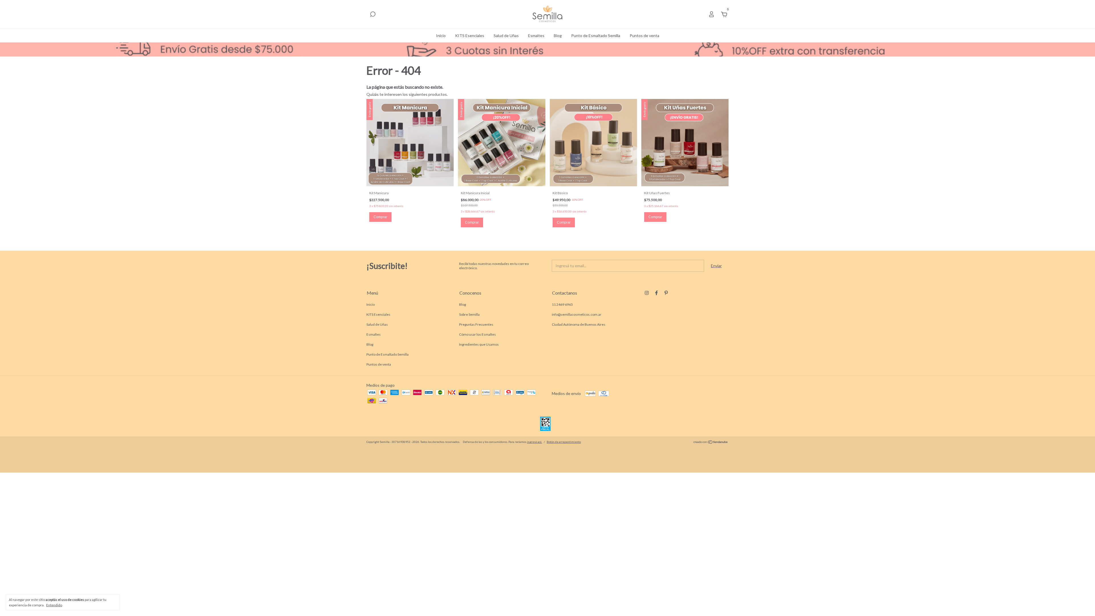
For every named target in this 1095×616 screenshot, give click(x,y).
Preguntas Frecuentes (476, 324)
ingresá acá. (534, 441)
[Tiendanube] (711, 442)
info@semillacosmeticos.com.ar (576, 314)
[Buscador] (372, 15)
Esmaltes (536, 35)
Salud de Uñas (506, 35)
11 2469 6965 (562, 304)
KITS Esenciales (469, 35)
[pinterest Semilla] (666, 293)
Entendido (54, 605)
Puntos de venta (644, 35)
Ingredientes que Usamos (479, 344)
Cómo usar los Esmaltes (477, 334)
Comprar (380, 217)
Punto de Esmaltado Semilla (595, 35)
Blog (558, 35)
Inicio (441, 35)
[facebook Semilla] (656, 293)
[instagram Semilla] (646, 293)
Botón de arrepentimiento (564, 441)
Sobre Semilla (469, 314)
